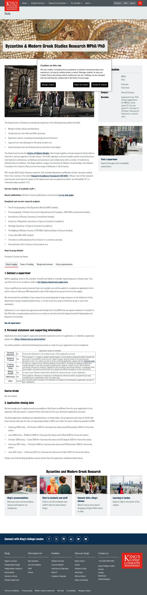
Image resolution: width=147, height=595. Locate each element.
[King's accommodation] (21, 485)
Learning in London (121, 497)
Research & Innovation (59, 3)
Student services (61, 561)
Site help (60, 591)
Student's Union (85, 569)
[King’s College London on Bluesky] (86, 539)
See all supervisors (12, 322)
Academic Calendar (61, 576)
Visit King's (85, 573)
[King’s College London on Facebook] (49, 539)
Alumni (132, 3)
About (89, 3)
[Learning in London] (126, 485)
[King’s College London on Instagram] (63, 539)
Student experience (15, 580)
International (15, 573)
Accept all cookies (100, 85)
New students (38, 561)
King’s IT (61, 573)
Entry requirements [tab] (64, 264)
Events (85, 565)
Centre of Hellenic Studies (38, 153)
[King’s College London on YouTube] (78, 539)
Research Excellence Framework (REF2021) (49, 176)
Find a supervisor (109, 159)
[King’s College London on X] (56, 539)
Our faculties (77, 3)
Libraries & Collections (61, 569)
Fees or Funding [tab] (27, 264)
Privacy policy (27, 591)
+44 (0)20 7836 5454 (106, 561)
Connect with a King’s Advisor (88, 499)
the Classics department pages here (52, 282)
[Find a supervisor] (120, 140)
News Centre (85, 561)
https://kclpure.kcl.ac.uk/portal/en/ (30, 339)
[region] (74, 75)
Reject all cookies (81, 85)
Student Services (39, 3)
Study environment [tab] (45, 264)
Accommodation (61, 565)
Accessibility (71, 591)
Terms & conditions (12, 591)
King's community (85, 580)
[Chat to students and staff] (56, 485)
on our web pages (66, 195)
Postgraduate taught (15, 565)
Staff (125, 3)
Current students (38, 565)
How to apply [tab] (11, 264)
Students (117, 3)
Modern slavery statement (45, 591)
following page (89, 361)
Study (26, 3)
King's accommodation (17, 497)
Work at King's (85, 576)
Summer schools (15, 576)
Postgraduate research (15, 569)
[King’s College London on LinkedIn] (71, 539)
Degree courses (15, 561)
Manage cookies (84, 591)
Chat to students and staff (54, 497)
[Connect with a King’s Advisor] (91, 485)
